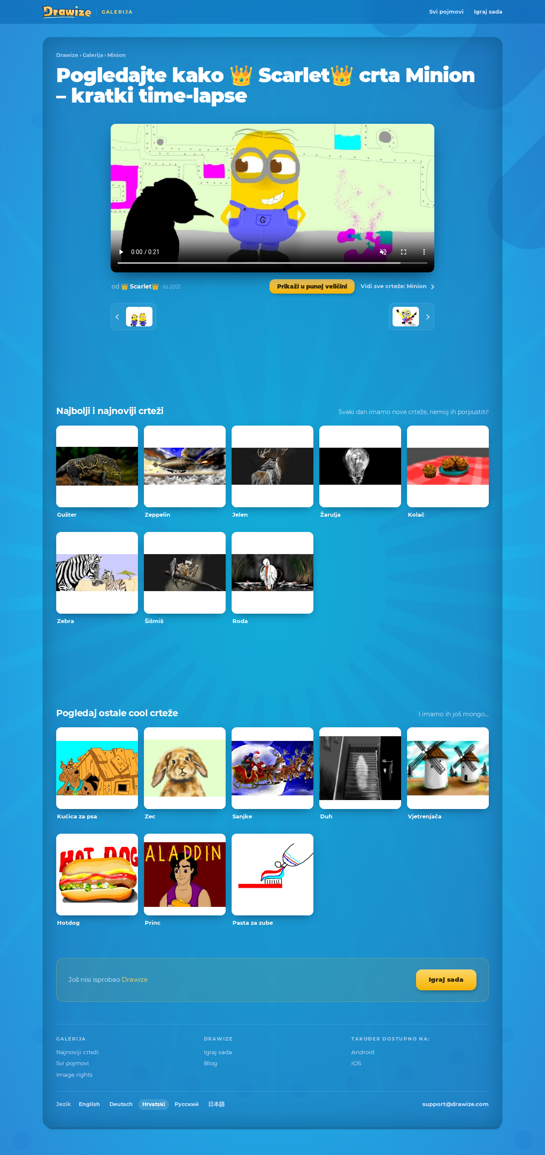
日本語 (216, 1104)
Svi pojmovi (446, 11)
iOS (356, 1063)
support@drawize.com (455, 1104)
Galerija (93, 55)
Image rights (74, 1074)
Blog (210, 1063)
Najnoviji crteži (77, 1052)
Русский (187, 1104)
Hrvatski (153, 1104)
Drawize (67, 55)
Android (362, 1052)
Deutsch (121, 1104)
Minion (116, 55)
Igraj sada (488, 11)
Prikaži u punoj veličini (312, 286)
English (89, 1104)
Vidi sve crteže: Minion (394, 286)
